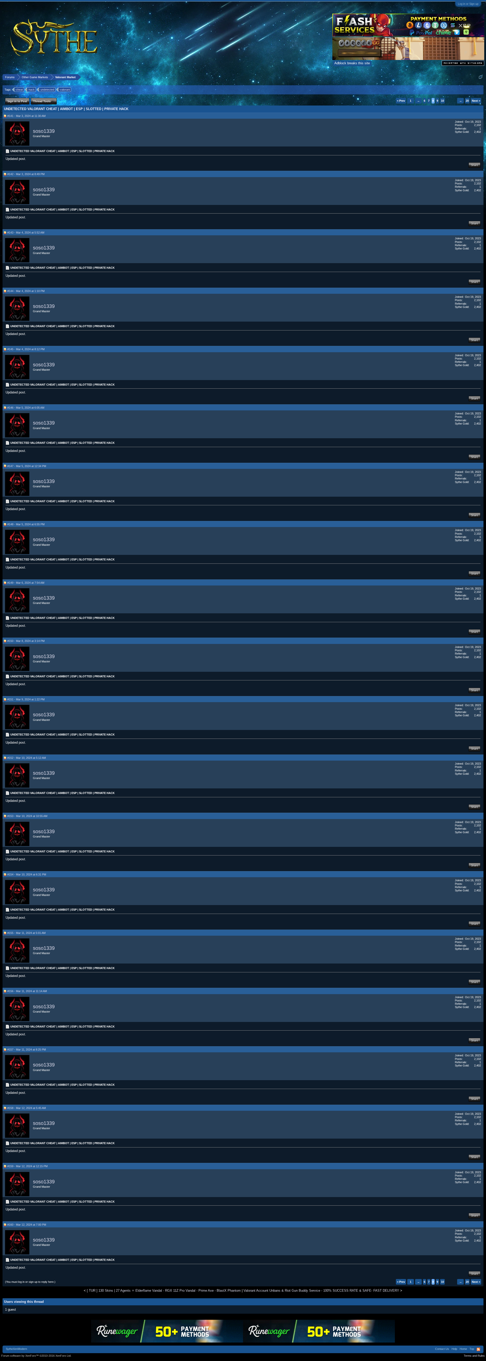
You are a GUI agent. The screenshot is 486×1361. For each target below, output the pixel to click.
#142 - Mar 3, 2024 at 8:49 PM (26, 174)
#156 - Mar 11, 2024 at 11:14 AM (27, 991)
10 (442, 100)
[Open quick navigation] (480, 77)
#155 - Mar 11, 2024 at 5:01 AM (26, 932)
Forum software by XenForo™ (36, 1355)
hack (32, 89)
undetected (47, 89)
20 (467, 100)
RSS (478, 1349)
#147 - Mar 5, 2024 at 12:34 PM (26, 466)
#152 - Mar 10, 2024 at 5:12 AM (26, 757)
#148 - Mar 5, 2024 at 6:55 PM (26, 524)
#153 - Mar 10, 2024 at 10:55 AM (27, 816)
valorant (65, 89)
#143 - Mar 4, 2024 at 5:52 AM (25, 232)
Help (454, 1348)
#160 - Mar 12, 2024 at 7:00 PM (26, 1224)
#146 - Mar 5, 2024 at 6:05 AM (25, 407)
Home (463, 1348)
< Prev (401, 100)
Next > (476, 100)
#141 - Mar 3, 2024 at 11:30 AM (26, 115)
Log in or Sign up (468, 3)
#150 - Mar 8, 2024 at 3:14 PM (26, 640)
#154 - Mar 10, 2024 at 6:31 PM (26, 874)
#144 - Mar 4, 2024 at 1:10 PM (26, 290)
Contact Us (442, 1348)
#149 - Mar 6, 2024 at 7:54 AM (25, 582)
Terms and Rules (474, 1355)
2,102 (477, 125)
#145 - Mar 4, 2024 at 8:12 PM (26, 349)
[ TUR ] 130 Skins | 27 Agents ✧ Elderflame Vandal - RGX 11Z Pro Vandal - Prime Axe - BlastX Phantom (164, 1290)
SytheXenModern (16, 1348)
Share (474, 164)
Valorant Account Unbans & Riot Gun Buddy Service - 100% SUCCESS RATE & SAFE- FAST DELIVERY (321, 1290)
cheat (19, 89)
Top (472, 1348)
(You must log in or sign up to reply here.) (30, 1281)
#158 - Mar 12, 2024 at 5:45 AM (26, 1107)
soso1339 (44, 131)
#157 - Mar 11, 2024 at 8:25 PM (26, 1049)
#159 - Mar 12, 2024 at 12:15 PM (27, 1166)
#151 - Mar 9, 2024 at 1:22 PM (26, 699)
